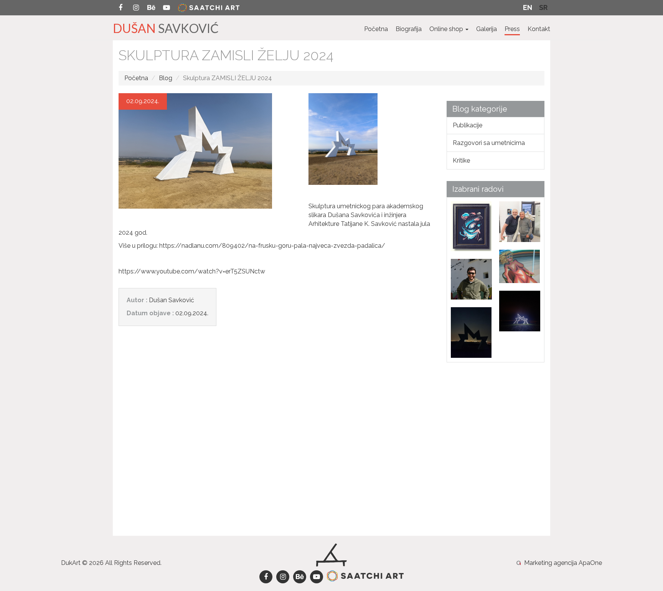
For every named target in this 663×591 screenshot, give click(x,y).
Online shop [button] (447, 29)
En (527, 7)
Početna (376, 29)
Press (512, 29)
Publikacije (467, 125)
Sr (543, 7)
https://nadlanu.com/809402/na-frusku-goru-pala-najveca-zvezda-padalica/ (272, 245)
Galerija (486, 29)
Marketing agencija (550, 562)
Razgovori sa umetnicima (489, 143)
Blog (165, 78)
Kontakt (539, 29)
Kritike (461, 160)
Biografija (409, 29)
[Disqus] (277, 437)
